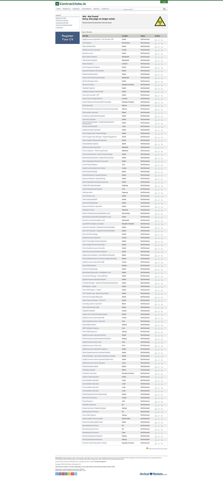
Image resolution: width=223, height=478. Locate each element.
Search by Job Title (62, 23)
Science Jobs (97, 457)
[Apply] (159, 40)
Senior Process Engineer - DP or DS (93, 300)
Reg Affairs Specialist (89, 405)
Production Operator (88, 370)
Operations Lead (87, 53)
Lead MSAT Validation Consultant (93, 224)
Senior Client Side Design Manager (93, 78)
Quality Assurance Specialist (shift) (93, 262)
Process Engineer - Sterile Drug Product (95, 151)
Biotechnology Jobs (145, 457)
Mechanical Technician (89, 398)
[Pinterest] (72, 474)
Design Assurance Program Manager (94, 408)
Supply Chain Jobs (96, 459)
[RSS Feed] (69, 474)
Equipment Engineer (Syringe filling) (93, 178)
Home (59, 9)
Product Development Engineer (92, 436)
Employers (76, 9)
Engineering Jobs (156, 457)
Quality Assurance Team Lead (91, 342)
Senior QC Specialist (89, 119)
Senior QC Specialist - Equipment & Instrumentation (98, 231)
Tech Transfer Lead (88, 196)
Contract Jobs (80, 457)
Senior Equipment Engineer (91, 67)
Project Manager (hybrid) (90, 366)
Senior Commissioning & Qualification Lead (96, 213)
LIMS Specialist (87, 192)
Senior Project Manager (89, 171)
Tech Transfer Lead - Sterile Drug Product (95, 293)
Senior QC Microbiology (90, 203)
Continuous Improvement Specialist (93, 116)
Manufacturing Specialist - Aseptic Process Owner (98, 158)
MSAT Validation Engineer (90, 328)
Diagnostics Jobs (134, 457)
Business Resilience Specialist (92, 206)
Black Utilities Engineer (89, 57)
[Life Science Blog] (66, 474)
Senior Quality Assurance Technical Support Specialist (99, 258)
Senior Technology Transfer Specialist (94, 241)
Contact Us (105, 9)
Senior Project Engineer (90, 164)
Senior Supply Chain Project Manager (94, 133)
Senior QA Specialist (88, 46)
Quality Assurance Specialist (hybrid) (94, 335)
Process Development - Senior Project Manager (97, 154)
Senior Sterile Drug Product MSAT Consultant (96, 102)
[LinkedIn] (56, 474)
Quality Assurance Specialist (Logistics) (94, 349)
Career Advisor (86, 9)
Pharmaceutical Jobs (61, 459)
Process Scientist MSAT (89, 126)
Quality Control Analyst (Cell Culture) (94, 168)
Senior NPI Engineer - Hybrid (91, 290)
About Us (96, 9)
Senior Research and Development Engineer (96, 338)
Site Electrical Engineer (89, 60)
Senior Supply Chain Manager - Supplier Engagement (99, 137)
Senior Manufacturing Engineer (92, 189)
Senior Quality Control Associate (92, 418)
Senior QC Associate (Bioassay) (92, 297)
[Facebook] (60, 474)
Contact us (59, 27)
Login (164, 2)
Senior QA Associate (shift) (90, 307)
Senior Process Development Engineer (94, 251)
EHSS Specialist (87, 105)
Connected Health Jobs (122, 457)
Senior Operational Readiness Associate (95, 161)
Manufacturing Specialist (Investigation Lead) (96, 217)
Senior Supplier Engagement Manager (94, 140)
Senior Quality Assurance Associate (93, 244)
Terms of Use (111, 466)
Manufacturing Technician (90, 411)
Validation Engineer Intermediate (92, 91)
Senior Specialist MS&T (89, 199)
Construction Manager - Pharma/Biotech (95, 276)
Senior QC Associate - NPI (90, 95)
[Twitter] (75, 474)
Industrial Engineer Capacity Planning (94, 175)
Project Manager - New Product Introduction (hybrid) (98, 356)
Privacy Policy (102, 466)
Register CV (67, 9)
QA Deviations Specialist (90, 112)
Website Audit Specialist (90, 74)
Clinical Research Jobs (117, 459)
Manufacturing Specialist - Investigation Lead (96, 272)
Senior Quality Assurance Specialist (93, 321)
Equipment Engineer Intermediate (93, 71)
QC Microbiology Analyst (90, 81)
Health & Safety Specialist (90, 377)
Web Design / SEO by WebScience (64, 470)
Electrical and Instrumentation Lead (93, 220)
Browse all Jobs (128, 9)
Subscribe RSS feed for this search (157, 448)
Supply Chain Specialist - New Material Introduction (98, 255)
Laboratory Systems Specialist (92, 304)
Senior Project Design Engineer (92, 98)
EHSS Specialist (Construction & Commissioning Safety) (100, 109)
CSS (84, 470)
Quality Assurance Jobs (69, 457)
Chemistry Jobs (89, 457)
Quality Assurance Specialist (91, 50)
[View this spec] (162, 40)
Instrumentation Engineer (90, 144)
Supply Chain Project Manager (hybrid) (94, 314)
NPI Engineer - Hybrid (89, 286)
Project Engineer (87, 64)
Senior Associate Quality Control (92, 422)
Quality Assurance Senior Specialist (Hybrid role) (97, 359)
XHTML (80, 470)
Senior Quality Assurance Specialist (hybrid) (96, 352)
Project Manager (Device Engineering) (94, 394)
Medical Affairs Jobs (85, 459)
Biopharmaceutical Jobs (108, 457)
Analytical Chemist (88, 210)
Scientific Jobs (106, 459)
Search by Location (62, 20)
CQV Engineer (87, 43)
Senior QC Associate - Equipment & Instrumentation (98, 227)
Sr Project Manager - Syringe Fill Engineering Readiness (100, 283)
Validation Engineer (88, 88)
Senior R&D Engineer (89, 265)
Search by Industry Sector (64, 25)
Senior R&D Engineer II (89, 331)
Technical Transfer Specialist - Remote (94, 443)
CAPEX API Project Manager (91, 185)
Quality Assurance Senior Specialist (93, 363)
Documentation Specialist (90, 380)
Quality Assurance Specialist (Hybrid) (94, 279)
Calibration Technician (89, 373)
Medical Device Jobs (73, 459)
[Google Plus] (63, 474)
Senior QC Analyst (88, 84)
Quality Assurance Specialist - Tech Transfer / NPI (97, 39)
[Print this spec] (156, 40)
